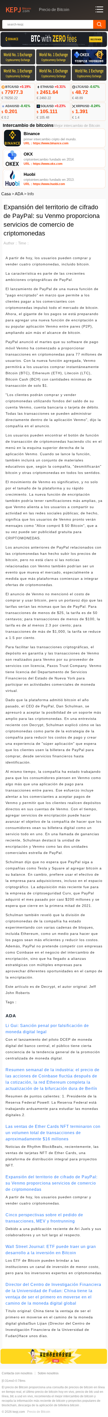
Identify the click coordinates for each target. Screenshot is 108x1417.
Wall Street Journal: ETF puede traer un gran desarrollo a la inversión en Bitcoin (51, 1249)
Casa (6, 194)
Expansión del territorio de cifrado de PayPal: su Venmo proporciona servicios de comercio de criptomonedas (51, 1183)
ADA (19, 194)
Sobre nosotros (48, 1373)
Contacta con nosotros (17, 1373)
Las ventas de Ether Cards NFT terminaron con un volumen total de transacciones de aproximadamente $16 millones (53, 1132)
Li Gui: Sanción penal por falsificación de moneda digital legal (47, 1028)
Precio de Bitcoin (38, 1412)
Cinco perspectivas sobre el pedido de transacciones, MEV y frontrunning (44, 1218)
